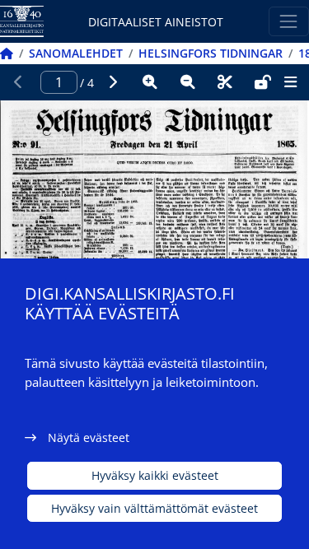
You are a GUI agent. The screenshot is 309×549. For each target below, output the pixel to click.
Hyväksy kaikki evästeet (154, 475)
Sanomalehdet (76, 53)
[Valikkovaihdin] (289, 21)
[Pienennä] (187, 82)
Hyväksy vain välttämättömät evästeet (154, 508)
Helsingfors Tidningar (210, 53)
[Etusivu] (6, 53)
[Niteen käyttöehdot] (262, 82)
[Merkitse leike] (224, 82)
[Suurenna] (149, 82)
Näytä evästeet (88, 437)
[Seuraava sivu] (112, 82)
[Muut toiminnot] (290, 82)
